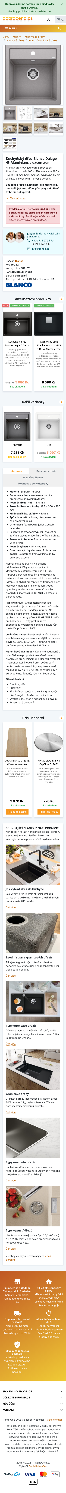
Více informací (18, 198)
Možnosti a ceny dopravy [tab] (33, 483)
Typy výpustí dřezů (19, 1230)
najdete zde (44, 11)
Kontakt (8, 1409)
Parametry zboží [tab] (46, 471)
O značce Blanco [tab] (33, 477)
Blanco (19, 260)
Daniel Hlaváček (38, 1466)
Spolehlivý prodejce (17, 1391)
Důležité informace (16, 1397)
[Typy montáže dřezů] (33, 1138)
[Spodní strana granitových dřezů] (33, 933)
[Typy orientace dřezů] (33, 1001)
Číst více (11, 907)
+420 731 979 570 (43, 240)
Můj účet (9, 1403)
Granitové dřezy (17, 1094)
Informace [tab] (16, 471)
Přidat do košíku (17, 811)
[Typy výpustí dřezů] (33, 1206)
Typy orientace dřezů (21, 1026)
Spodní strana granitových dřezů (29, 957)
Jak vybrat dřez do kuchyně (25, 889)
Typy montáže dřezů (20, 1162)
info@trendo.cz (40, 248)
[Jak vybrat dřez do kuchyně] (33, 865)
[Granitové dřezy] (33, 1069)
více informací (55, 1419)
